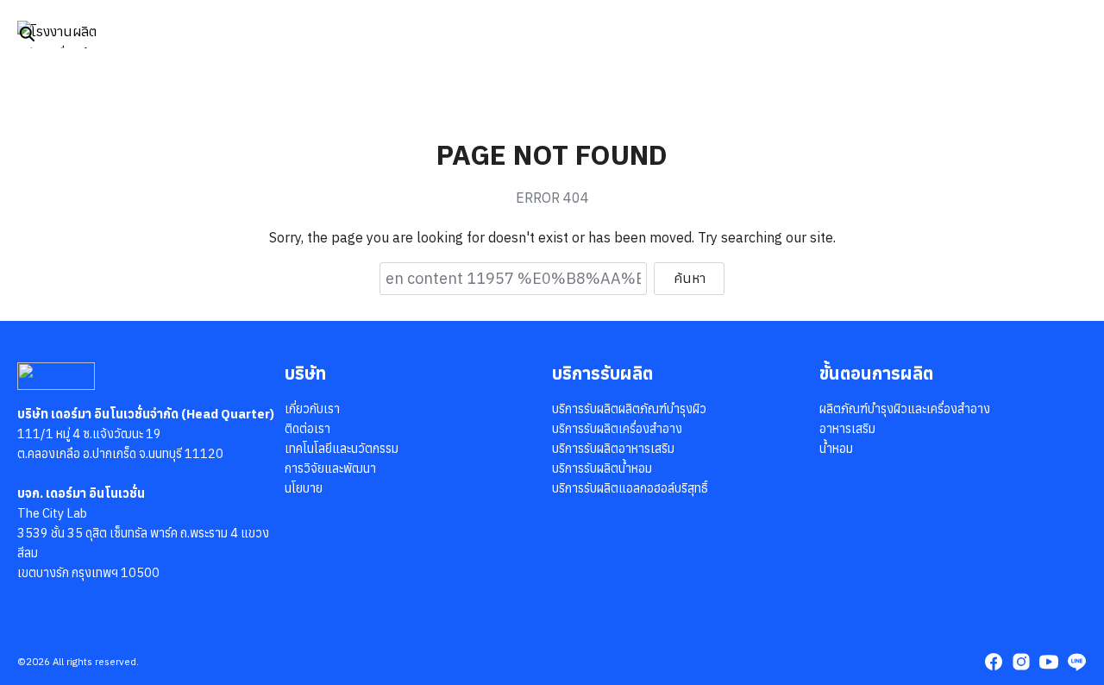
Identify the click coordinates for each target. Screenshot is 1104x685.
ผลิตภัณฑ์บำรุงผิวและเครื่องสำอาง (904, 408)
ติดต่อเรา (307, 428)
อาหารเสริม (847, 428)
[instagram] (1021, 661)
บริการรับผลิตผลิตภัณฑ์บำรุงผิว (629, 408)
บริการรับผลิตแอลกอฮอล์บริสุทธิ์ (630, 488)
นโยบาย (304, 488)
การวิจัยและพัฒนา (330, 468)
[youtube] (1048, 661)
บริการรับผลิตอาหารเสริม (613, 448)
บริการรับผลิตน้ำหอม (602, 468)
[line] (1076, 661)
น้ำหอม (836, 448)
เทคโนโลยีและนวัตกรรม (341, 448)
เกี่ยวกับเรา (312, 408)
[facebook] (993, 661)
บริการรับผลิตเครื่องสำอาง (617, 428)
